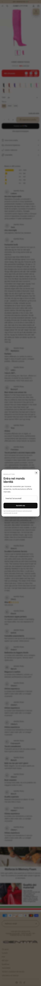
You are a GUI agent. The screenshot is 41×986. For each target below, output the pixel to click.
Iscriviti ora (20, 505)
